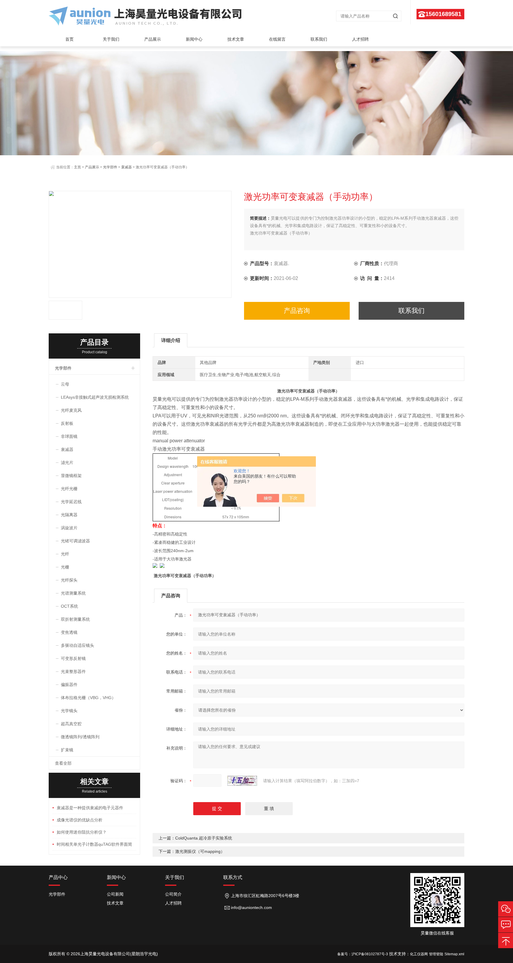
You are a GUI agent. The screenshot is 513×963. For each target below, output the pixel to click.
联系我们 (319, 39)
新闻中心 (194, 39)
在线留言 (277, 39)
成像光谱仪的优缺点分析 (79, 820)
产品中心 (58, 877)
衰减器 (126, 167)
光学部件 (110, 167)
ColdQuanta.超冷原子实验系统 (203, 838)
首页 (69, 39)
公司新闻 (115, 894)
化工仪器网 (419, 954)
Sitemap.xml (454, 954)
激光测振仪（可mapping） (200, 851)
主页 (77, 167)
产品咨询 (297, 310)
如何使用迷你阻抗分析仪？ (82, 832)
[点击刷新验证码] (242, 781)
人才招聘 (360, 39)
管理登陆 (436, 954)
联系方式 (232, 877)
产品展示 (152, 39)
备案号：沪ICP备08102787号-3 (362, 954)
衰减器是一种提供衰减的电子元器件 (90, 807)
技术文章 (235, 39)
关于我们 (111, 39)
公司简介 (173, 894)
